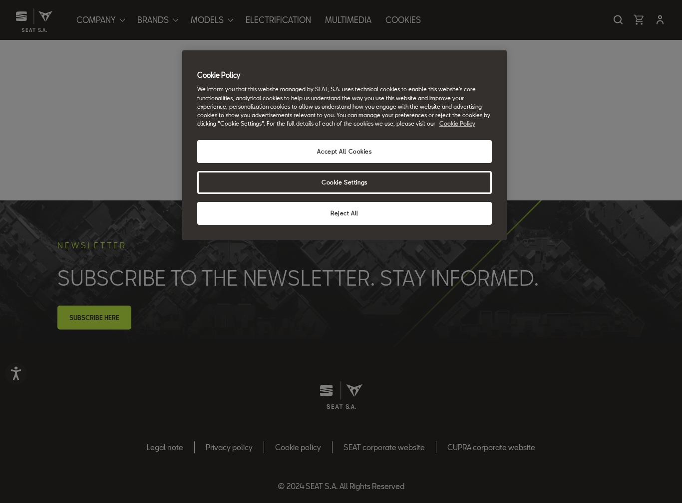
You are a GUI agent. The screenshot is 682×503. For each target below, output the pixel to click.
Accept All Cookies (344, 151)
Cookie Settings (344, 182)
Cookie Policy (457, 123)
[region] (344, 145)
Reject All (344, 213)
